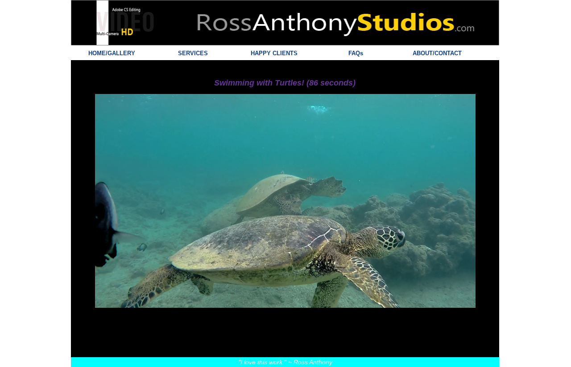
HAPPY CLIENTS (274, 53)
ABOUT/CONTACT (437, 53)
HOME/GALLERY (111, 53)
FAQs (355, 53)
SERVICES (193, 53)
